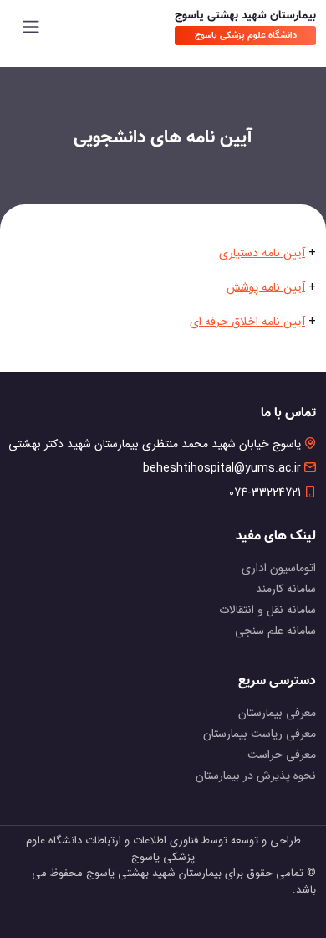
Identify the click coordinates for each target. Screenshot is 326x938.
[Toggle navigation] (31, 26)
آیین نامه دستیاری (262, 253)
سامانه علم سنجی (275, 630)
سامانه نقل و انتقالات (267, 609)
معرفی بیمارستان (277, 713)
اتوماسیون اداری (279, 568)
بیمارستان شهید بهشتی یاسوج (245, 16)
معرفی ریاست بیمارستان (259, 733)
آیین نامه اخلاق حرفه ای (247, 321)
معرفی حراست (281, 754)
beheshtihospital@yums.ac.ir (222, 468)
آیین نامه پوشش (266, 287)
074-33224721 (265, 493)
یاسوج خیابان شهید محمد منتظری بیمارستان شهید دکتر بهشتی (154, 444)
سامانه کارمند (286, 589)
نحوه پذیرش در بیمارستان (256, 775)
